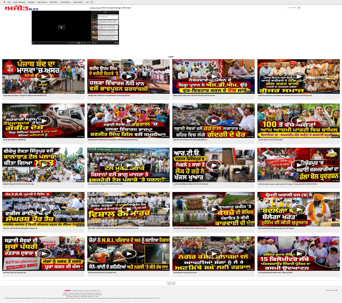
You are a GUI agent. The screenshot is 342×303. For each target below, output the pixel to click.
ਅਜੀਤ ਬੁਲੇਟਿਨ (31, 2)
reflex (334, 290)
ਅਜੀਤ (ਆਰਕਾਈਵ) (78, 2)
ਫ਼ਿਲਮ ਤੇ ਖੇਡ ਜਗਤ (42, 2)
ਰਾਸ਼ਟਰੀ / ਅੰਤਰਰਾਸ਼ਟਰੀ (19, 2)
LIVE (87, 2)
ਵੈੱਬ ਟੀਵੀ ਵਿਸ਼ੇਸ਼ (54, 2)
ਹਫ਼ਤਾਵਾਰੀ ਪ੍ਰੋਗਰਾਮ (65, 2)
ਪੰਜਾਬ (9, 2)
